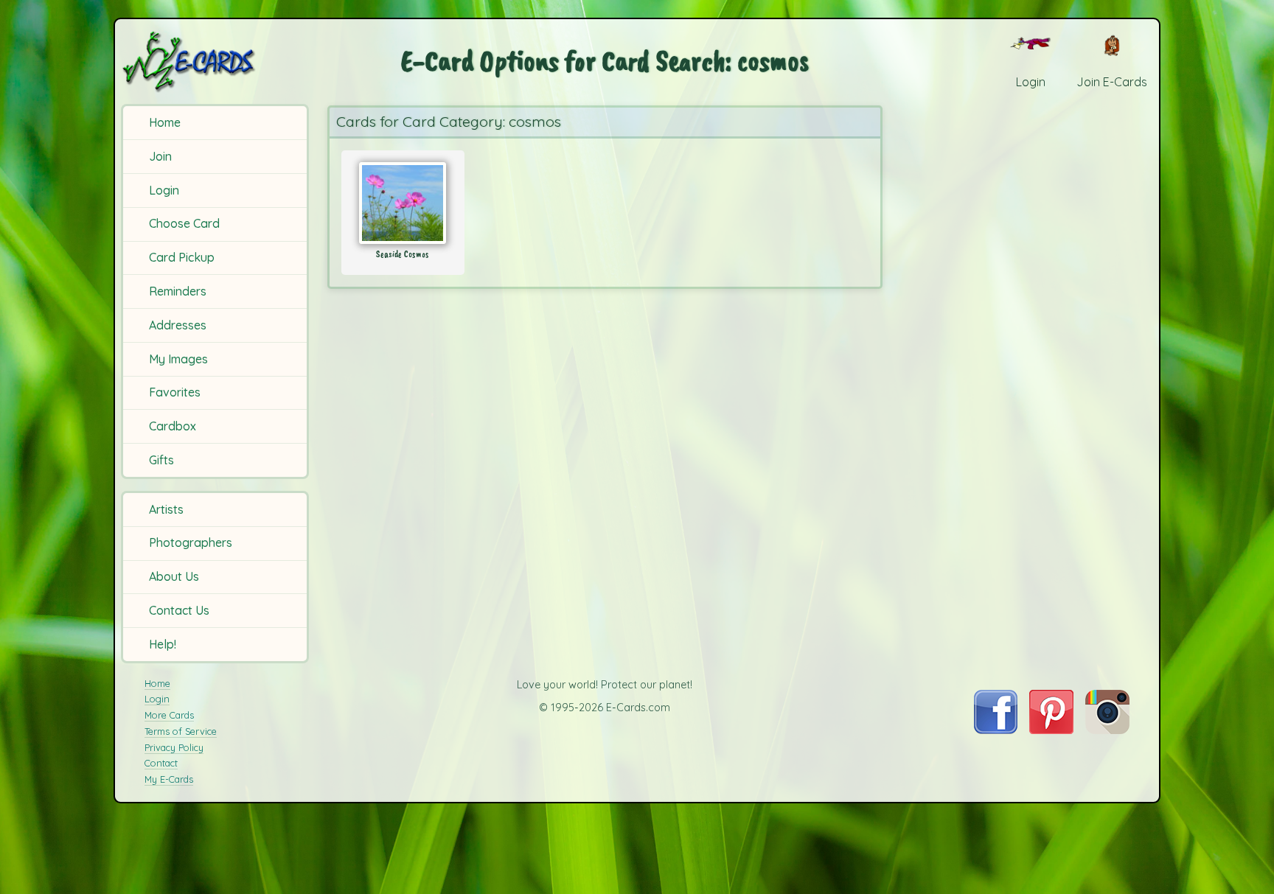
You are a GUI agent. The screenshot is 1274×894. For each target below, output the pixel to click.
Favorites (175, 392)
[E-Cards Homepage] (213, 61)
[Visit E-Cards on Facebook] (995, 729)
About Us (174, 576)
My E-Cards (169, 779)
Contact (161, 763)
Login (164, 190)
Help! (162, 644)
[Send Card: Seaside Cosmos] (403, 203)
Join (160, 156)
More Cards (169, 715)
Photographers (190, 542)
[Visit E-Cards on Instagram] (1107, 729)
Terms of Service (181, 731)
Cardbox (172, 426)
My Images (178, 359)
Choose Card (184, 223)
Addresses (177, 325)
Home (165, 122)
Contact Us (179, 610)
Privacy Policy (174, 747)
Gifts (161, 460)
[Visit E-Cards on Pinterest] (1051, 729)
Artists (166, 509)
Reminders (177, 291)
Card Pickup (182, 257)
